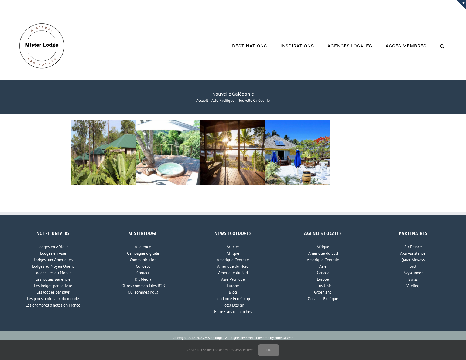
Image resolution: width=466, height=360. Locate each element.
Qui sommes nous (143, 292)
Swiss (413, 279)
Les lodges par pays (53, 292)
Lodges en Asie (53, 253)
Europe (233, 285)
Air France (413, 246)
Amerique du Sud (233, 272)
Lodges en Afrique (53, 246)
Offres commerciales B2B (143, 285)
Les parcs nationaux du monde (53, 298)
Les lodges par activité (53, 285)
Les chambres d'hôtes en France (53, 305)
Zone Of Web (284, 337)
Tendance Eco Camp (233, 298)
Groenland (323, 292)
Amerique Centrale (233, 259)
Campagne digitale (143, 253)
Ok (269, 350)
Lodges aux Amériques (53, 259)
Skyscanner (413, 272)
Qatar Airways (413, 259)
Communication (143, 259)
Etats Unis (322, 285)
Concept (143, 266)
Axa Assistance (413, 253)
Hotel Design (233, 305)
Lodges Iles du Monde (53, 272)
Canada (323, 272)
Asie (323, 266)
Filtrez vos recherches (233, 311)
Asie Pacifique (233, 279)
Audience (143, 246)
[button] (442, 46)
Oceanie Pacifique (323, 298)
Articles (233, 246)
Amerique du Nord (233, 266)
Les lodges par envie (53, 279)
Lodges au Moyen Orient (53, 266)
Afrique (233, 253)
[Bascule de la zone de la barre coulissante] (461, 5)
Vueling (412, 285)
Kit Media (143, 279)
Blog (233, 292)
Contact (142, 272)
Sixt (413, 266)
